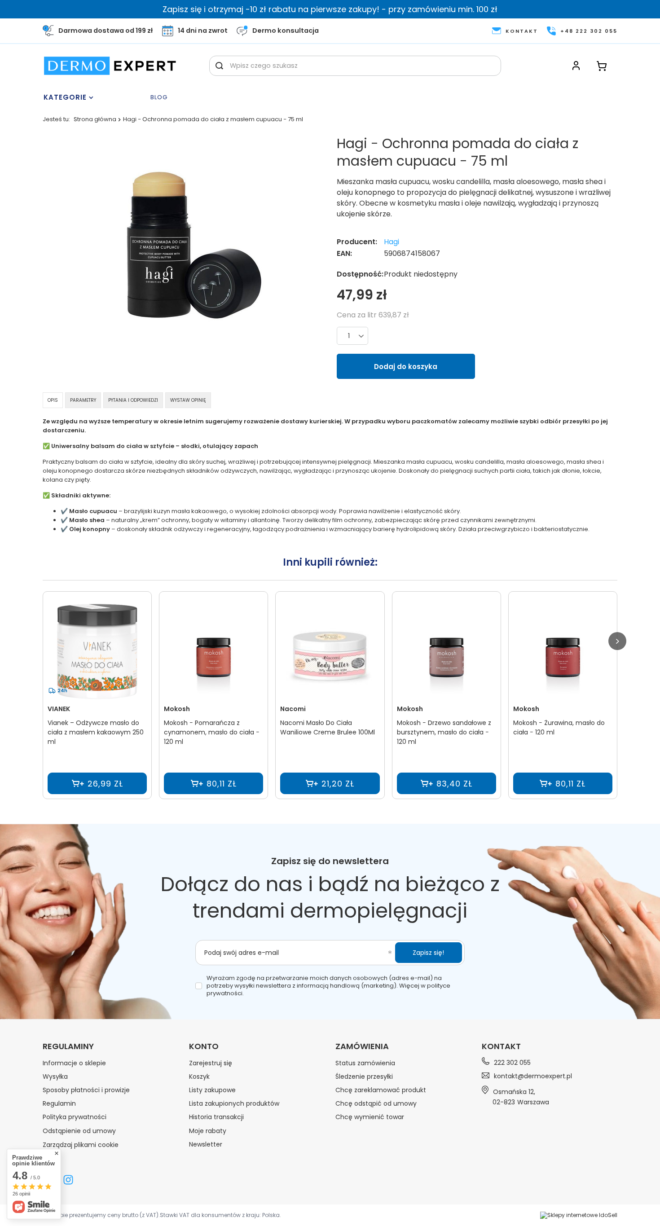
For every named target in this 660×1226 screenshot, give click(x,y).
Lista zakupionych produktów (234, 1103)
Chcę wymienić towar (369, 1117)
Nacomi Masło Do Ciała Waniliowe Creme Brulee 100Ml (327, 727)
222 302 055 (512, 1062)
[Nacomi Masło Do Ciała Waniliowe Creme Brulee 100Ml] (329, 651)
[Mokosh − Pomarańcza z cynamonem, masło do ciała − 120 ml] (213, 651)
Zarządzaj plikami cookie (81, 1144)
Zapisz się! (428, 952)
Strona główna (95, 119)
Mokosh (177, 708)
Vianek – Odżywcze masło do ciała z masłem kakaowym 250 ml (96, 732)
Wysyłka (55, 1076)
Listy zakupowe (212, 1090)
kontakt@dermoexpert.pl (533, 1076)
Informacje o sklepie (74, 1063)
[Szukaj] (219, 66)
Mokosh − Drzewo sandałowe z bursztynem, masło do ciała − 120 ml (444, 732)
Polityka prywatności (74, 1117)
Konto (204, 1046)
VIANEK (59, 708)
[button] (617, 641)
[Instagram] (68, 1180)
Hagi (391, 242)
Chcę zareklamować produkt (380, 1090)
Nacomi (293, 708)
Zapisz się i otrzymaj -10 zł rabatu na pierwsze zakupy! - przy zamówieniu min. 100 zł (330, 9)
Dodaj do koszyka (405, 366)
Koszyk (199, 1076)
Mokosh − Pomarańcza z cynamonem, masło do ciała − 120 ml (212, 732)
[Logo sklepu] (110, 66)
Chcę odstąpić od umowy (376, 1103)
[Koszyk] (602, 66)
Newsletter (205, 1144)
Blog (158, 97)
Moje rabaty (207, 1131)
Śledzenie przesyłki (364, 1076)
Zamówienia (362, 1046)
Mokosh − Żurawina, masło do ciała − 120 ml (559, 727)
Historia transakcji (216, 1117)
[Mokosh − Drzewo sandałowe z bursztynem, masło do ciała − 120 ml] (446, 651)
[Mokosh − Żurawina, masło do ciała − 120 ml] (562, 651)
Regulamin (59, 1103)
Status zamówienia (365, 1063)
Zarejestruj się (210, 1063)
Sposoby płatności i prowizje (86, 1090)
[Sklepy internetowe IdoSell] (578, 1215)
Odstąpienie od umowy (79, 1131)
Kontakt (501, 1046)
